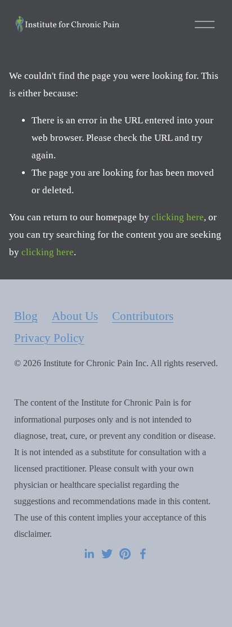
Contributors (142, 316)
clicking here (177, 217)
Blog (26, 316)
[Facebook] (143, 553)
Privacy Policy (49, 338)
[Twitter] (107, 553)
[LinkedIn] (89, 553)
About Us (75, 316)
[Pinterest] (125, 553)
